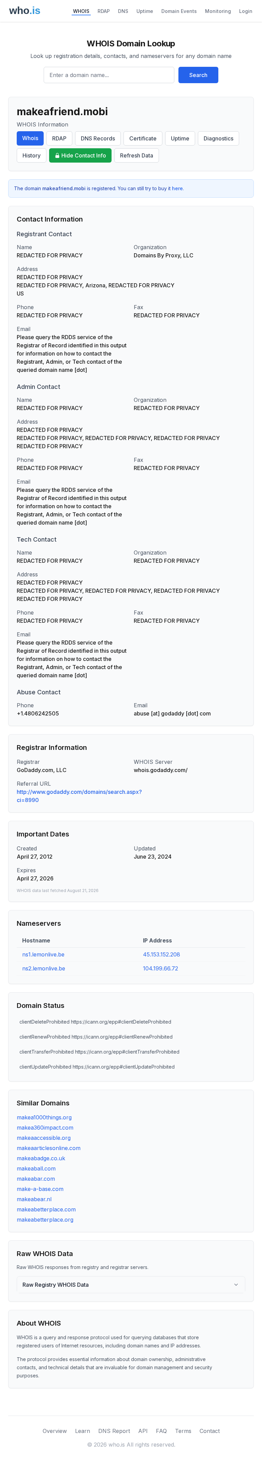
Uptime (144, 11)
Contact (210, 1431)
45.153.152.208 (161, 954)
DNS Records (98, 138)
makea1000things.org (44, 1117)
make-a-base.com (40, 1188)
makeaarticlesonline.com (49, 1148)
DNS (123, 11)
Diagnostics (218, 138)
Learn (82, 1431)
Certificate (143, 138)
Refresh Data (136, 155)
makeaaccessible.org (44, 1137)
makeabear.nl (34, 1199)
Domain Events (179, 11)
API (143, 1431)
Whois (30, 138)
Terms (183, 1431)
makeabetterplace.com (46, 1209)
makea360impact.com (45, 1127)
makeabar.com (36, 1178)
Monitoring (218, 11)
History (32, 155)
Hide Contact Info (83, 155)
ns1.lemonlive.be (43, 954)
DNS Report (114, 1431)
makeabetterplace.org (45, 1219)
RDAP (104, 11)
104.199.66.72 (160, 968)
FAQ (161, 1431)
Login (245, 11)
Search (198, 75)
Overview (55, 1431)
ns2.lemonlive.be (43, 968)
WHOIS (81, 11)
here (177, 188)
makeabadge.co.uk (41, 1158)
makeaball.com (36, 1168)
